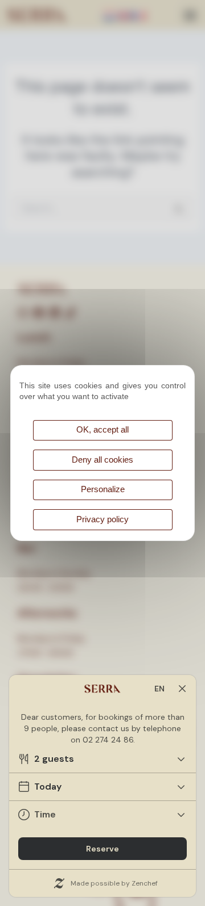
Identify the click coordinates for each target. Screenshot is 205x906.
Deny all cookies (102, 459)
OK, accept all (102, 429)
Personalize (103, 489)
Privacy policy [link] (102, 519)
